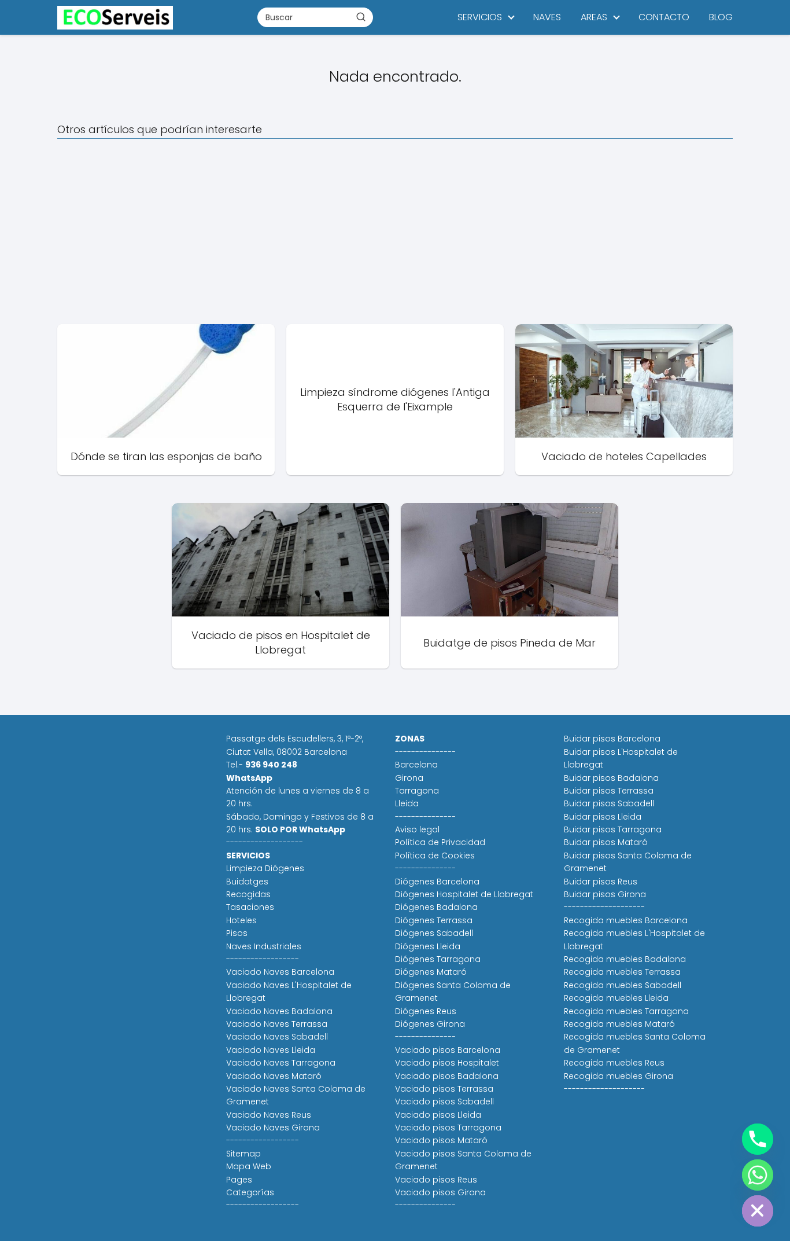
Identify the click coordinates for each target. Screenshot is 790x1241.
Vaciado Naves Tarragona (280, 1063)
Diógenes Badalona (436, 907)
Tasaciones (250, 907)
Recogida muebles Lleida (616, 998)
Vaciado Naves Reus (268, 1115)
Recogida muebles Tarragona (626, 1011)
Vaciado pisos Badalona (447, 1076)
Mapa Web (248, 1166)
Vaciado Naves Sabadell (277, 1036)
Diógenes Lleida (427, 946)
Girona (409, 778)
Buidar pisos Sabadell (609, 803)
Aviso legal (417, 829)
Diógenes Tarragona (438, 959)
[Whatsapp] (757, 1175)
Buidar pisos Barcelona (612, 738)
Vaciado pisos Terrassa (444, 1089)
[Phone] (757, 1139)
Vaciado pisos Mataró (441, 1140)
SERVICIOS (479, 17)
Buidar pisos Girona (605, 894)
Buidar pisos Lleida (602, 817)
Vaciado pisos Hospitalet (447, 1063)
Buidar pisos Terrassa (609, 790)
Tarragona (417, 790)
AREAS (594, 17)
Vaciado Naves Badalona (279, 1011)
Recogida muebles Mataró (619, 1024)
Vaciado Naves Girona (273, 1127)
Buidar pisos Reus (600, 881)
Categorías (250, 1192)
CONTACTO (663, 17)
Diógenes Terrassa (433, 920)
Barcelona (416, 764)
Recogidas (248, 894)
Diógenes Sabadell (434, 933)
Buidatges (247, 881)
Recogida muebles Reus (614, 1063)
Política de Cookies (435, 855)
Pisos (237, 933)
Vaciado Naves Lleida (270, 1050)
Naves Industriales (263, 946)
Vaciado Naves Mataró (274, 1076)
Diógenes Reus (425, 1011)
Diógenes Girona (430, 1024)
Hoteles (241, 920)
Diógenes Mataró (431, 972)
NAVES (547, 17)
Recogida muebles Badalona (625, 959)
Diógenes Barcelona (437, 881)
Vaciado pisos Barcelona (447, 1050)
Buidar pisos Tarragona (613, 829)
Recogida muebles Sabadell (622, 985)
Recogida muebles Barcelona (626, 920)
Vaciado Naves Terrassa (276, 1024)
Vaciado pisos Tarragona (448, 1127)
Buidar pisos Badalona (611, 778)
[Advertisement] (395, 231)
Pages (239, 1179)
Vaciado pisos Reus (436, 1179)
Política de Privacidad (440, 842)
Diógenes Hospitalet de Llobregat (464, 894)
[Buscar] (361, 17)
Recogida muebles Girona (618, 1076)
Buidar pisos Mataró (606, 842)
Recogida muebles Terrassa (622, 972)
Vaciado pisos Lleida (438, 1115)
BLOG (721, 17)
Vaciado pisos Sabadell (444, 1101)
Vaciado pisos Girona (440, 1192)
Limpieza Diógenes (265, 868)
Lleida (407, 803)
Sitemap (243, 1153)
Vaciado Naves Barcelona (280, 972)
